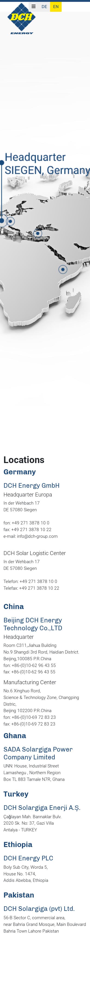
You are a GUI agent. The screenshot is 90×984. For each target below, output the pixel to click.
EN (56, 6)
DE (44, 6)
